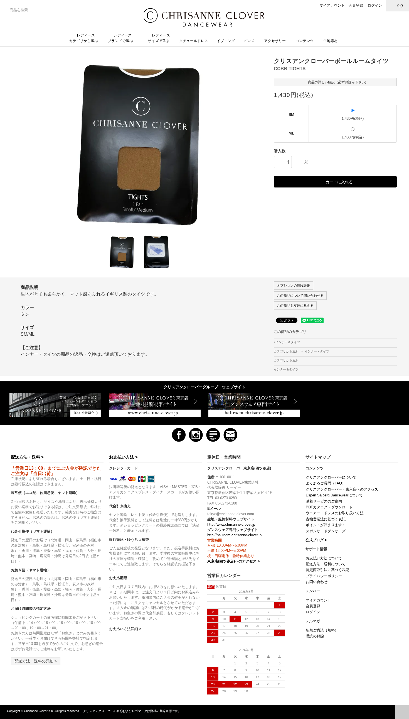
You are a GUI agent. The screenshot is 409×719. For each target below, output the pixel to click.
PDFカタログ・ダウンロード (329, 507)
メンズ (248, 41)
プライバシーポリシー (324, 576)
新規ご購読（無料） (322, 630)
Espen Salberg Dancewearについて (334, 495)
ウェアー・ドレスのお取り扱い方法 (335, 513)
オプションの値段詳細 (293, 285)
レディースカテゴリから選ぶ (83, 38)
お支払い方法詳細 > (125, 629)
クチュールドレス (193, 41)
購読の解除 (315, 636)
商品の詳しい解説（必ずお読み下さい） (337, 82)
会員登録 (356, 5)
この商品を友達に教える (295, 306)
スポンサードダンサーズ (326, 531)
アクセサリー (275, 41)
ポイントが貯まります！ (326, 525)
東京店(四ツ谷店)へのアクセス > (233, 561)
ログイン (375, 5)
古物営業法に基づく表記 (326, 519)
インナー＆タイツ (287, 342)
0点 (400, 5)
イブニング (226, 41)
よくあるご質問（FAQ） (326, 483)
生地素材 (331, 41)
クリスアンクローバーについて (331, 477)
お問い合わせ (316, 582)
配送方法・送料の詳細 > (35, 661)
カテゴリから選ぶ (286, 351)
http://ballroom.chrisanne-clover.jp (234, 535)
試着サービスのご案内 (324, 501)
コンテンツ (304, 41)
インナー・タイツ (317, 351)
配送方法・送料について (326, 564)
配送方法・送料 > (27, 457)
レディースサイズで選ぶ (159, 38)
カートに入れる (339, 181)
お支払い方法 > (123, 457)
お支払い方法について (324, 558)
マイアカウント (332, 5)
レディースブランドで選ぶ (120, 38)
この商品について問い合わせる (300, 296)
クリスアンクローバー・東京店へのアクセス (342, 489)
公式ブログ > (316, 540)
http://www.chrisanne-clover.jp (231, 525)
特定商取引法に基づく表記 (327, 570)
